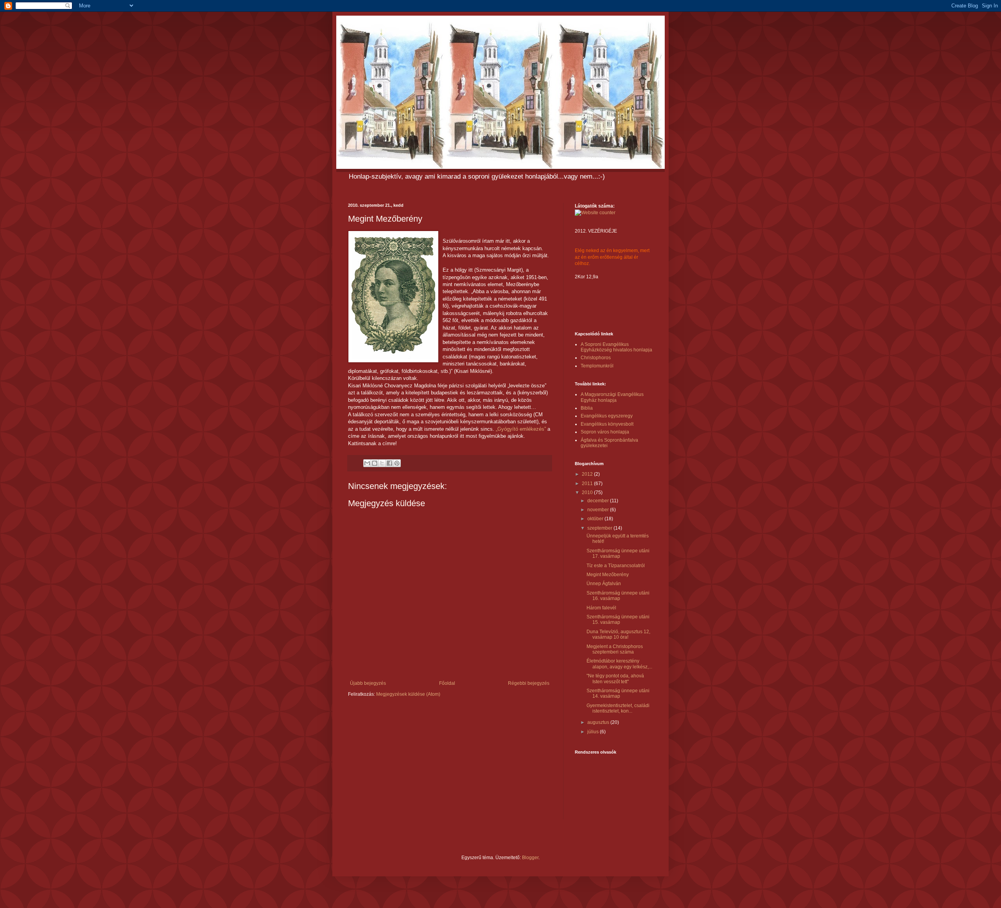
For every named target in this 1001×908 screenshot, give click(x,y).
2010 (588, 492)
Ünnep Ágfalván (604, 583)
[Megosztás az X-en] (382, 463)
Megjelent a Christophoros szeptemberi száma (615, 649)
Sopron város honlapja (605, 432)
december (598, 500)
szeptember (600, 528)
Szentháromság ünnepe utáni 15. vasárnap (618, 619)
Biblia (587, 408)
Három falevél (601, 608)
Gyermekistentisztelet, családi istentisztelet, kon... (618, 708)
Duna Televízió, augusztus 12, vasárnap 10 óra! (618, 634)
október (596, 518)
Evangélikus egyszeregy (607, 416)
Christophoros (596, 357)
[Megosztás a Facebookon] (389, 463)
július (593, 731)
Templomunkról (597, 366)
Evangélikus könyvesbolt (607, 424)
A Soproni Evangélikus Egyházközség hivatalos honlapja (616, 347)
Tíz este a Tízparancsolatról (616, 565)
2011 (588, 483)
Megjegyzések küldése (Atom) (408, 694)
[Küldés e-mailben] (367, 463)
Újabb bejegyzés (368, 683)
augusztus (598, 722)
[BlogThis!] (375, 463)
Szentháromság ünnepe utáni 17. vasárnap (618, 553)
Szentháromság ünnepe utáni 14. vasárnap (618, 693)
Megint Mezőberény (608, 574)
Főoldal (447, 683)
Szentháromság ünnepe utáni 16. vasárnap (618, 595)
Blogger (530, 857)
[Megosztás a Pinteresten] (397, 463)
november (598, 509)
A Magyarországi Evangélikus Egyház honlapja (612, 397)
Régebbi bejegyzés (528, 683)
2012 (588, 474)
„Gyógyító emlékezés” (521, 429)
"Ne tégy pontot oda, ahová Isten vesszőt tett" (615, 678)
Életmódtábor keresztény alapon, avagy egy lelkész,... (619, 663)
